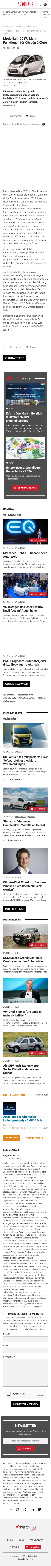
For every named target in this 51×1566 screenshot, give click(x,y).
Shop (10, 1539)
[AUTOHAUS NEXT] (18, 378)
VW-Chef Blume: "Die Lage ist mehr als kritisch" (22, 1013)
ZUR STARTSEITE (14, 358)
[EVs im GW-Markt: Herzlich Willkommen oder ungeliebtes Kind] (25, 394)
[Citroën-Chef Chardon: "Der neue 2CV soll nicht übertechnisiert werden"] (25, 861)
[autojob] (42, 1095)
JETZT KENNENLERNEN (25, 487)
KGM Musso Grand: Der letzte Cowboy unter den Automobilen (23, 959)
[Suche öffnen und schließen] (39, 4)
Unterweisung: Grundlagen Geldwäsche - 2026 (23, 469)
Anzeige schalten (34, 1137)
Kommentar (8, 1357)
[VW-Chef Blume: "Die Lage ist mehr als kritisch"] (25, 990)
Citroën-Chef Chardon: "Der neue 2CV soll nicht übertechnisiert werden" (24, 886)
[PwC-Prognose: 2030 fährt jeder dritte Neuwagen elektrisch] (25, 639)
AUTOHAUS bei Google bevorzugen (24, 124)
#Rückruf (19, 752)
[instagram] (17, 1509)
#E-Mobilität (12, 515)
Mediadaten (37, 1539)
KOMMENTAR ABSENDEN (25, 1404)
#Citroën (42, 698)
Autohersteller (30, 27)
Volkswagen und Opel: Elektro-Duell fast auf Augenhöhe (23, 608)
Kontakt (14, 1547)
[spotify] (39, 1509)
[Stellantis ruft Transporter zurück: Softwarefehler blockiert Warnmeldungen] (25, 735)
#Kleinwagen (9, 701)
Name (5, 1345)
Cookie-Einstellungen (25, 1559)
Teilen (33, 116)
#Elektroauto (9, 698)
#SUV (17, 1061)
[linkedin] (32, 1509)
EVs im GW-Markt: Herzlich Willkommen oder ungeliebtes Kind (24, 417)
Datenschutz (33, 1556)
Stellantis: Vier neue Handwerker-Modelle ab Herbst (24, 823)
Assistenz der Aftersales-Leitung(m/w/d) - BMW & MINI (23, 1118)
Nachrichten (16, 27)
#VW (17, 1007)
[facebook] (11, 1509)
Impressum (14, 1556)
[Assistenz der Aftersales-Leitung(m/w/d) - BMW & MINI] (9, 1108)
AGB (23, 1556)
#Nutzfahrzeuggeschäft (25, 816)
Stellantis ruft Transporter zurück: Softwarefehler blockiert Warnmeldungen (25, 760)
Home (5, 27)
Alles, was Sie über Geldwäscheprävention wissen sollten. (23, 477)
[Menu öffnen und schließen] (5, 4)
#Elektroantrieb (25, 694)
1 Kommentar (15, 116)
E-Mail (6, 1334)
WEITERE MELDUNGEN (16, 684)
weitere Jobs (11, 1137)
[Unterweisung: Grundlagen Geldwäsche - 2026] (25, 448)
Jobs (21, 1539)
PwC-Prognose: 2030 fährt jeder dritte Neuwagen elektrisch (24, 662)
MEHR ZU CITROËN (14, 909)
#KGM (17, 953)
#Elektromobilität (26, 698)
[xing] (25, 1509)
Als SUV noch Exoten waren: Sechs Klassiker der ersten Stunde (21, 1069)
